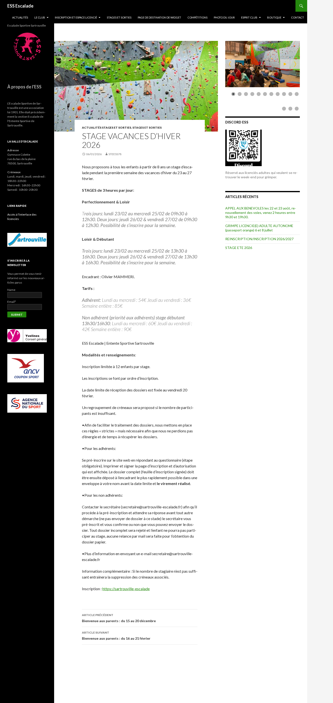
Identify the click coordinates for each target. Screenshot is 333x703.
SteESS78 (114, 154)
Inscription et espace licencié (76, 17)
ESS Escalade (20, 6)
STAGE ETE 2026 (238, 248)
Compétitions (197, 17)
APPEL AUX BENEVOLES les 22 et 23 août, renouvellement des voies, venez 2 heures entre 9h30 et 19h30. (260, 212)
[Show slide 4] (252, 94)
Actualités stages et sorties (106, 127)
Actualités (20, 17)
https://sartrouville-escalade (126, 588)
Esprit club (249, 17)
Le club (39, 17)
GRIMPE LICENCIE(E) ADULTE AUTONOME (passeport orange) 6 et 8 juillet (259, 228)
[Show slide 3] (246, 94)
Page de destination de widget (159, 17)
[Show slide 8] (278, 94)
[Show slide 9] (284, 94)
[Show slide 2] (240, 94)
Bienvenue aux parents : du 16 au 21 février (116, 635)
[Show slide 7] (271, 94)
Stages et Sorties (119, 17)
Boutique (274, 17)
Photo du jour (224, 17)
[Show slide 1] (233, 94)
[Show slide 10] (290, 94)
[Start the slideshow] (285, 64)
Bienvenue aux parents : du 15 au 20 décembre (119, 618)
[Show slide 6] (265, 94)
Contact (297, 17)
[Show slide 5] (259, 94)
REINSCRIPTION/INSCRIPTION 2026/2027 (259, 239)
